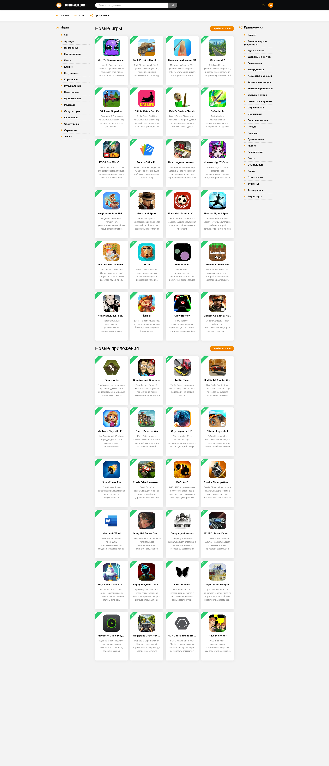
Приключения (72, 98)
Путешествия (256, 139)
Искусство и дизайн (260, 75)
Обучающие (255, 114)
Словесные (71, 117)
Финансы (253, 183)
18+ (66, 35)
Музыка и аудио (257, 94)
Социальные (255, 164)
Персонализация (258, 120)
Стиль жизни (255, 177)
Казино (68, 66)
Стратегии (70, 130)
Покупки (253, 133)
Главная (64, 15)
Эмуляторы (255, 196)
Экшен (68, 136)
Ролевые (69, 104)
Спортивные (72, 123)
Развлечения (255, 152)
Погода (252, 126)
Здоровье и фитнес (260, 56)
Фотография (255, 190)
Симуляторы (72, 111)
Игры (82, 15)
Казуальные (71, 73)
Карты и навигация (259, 82)
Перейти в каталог (222, 28)
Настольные (71, 92)
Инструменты (256, 69)
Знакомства (255, 63)
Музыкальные (72, 85)
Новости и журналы (260, 101)
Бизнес (252, 35)
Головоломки (72, 54)
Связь (251, 158)
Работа (252, 145)
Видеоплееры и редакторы (255, 42)
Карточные (71, 79)
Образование (256, 107)
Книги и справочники (260, 88)
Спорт (251, 171)
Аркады (69, 41)
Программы (102, 15)
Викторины (71, 47)
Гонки (67, 60)
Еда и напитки (256, 50)
